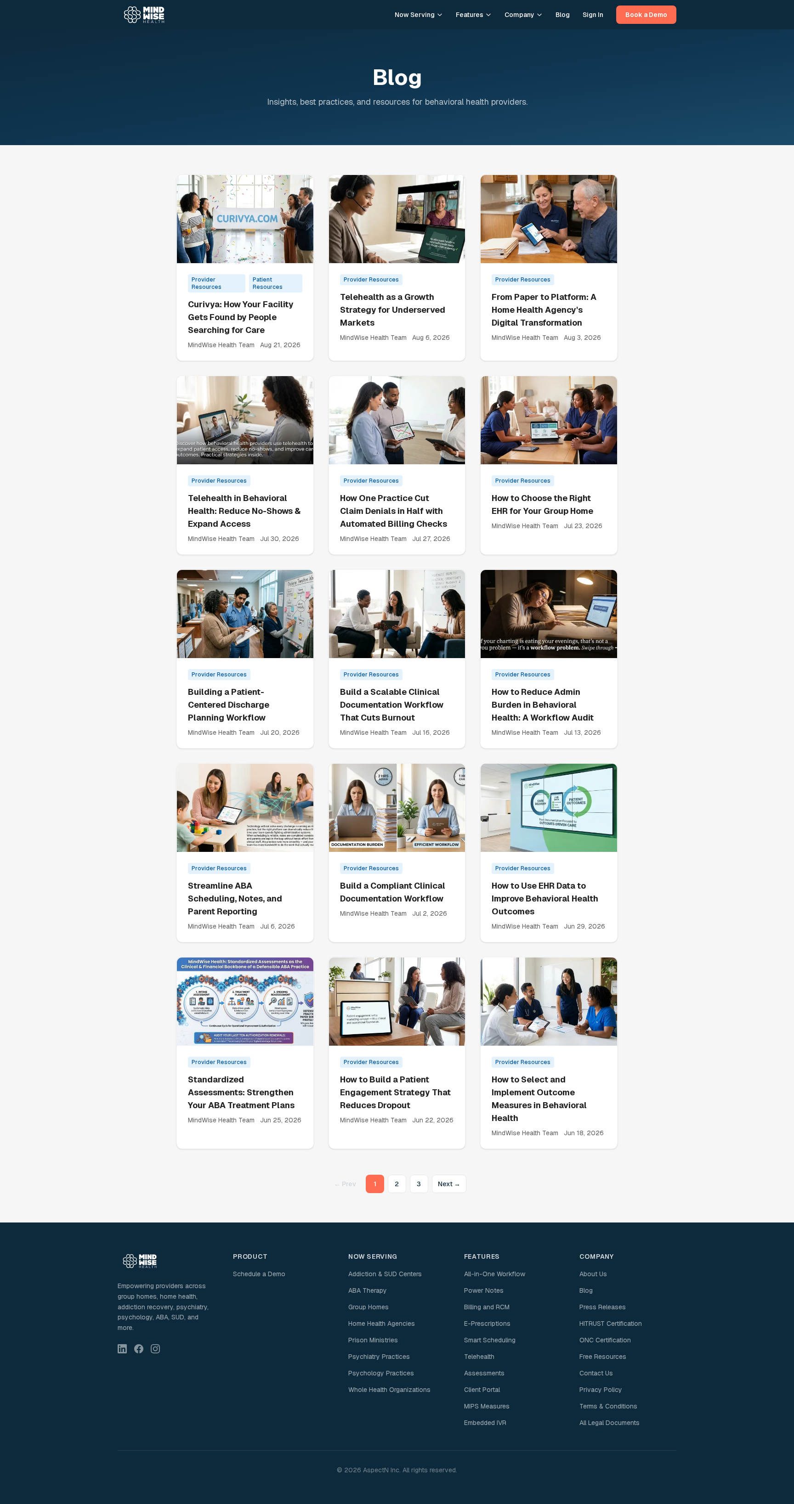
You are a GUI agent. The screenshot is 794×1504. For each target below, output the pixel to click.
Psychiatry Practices (379, 1356)
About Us (593, 1274)
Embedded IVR (485, 1423)
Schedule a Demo (259, 1274)
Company (519, 15)
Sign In (593, 15)
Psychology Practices (381, 1373)
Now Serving (415, 15)
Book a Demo (646, 15)
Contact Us (596, 1373)
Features (469, 15)
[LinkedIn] (122, 1348)
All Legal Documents (609, 1423)
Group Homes (368, 1307)
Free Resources (602, 1356)
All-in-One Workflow (494, 1274)
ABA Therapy (367, 1290)
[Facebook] (138, 1348)
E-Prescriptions (487, 1323)
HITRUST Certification (610, 1323)
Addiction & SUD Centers (385, 1274)
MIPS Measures (487, 1406)
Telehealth (479, 1356)
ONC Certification (605, 1340)
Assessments (484, 1373)
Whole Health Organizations (389, 1390)
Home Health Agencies (381, 1323)
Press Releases (602, 1307)
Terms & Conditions (608, 1406)
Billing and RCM (487, 1307)
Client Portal (482, 1390)
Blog (563, 15)
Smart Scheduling (490, 1340)
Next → (449, 1184)
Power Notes (484, 1290)
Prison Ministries (373, 1340)
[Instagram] (155, 1348)
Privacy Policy (600, 1390)
